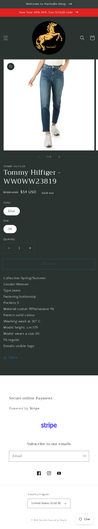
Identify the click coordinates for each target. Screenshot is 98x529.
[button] (6, 38)
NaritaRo (43, 520)
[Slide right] (59, 157)
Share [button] (13, 357)
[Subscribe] (84, 456)
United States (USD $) (46, 503)
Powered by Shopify (57, 520)
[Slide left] (39, 157)
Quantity (9, 239)
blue (11, 211)
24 (10, 229)
